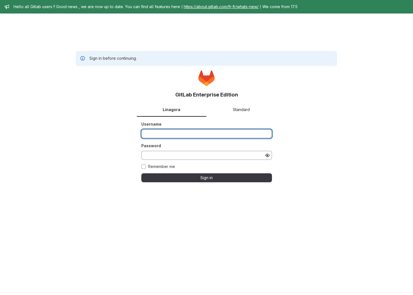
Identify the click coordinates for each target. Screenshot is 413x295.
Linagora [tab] (171, 109)
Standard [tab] (241, 109)
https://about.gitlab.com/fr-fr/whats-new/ (221, 6)
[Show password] (267, 155)
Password (151, 145)
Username (151, 124)
